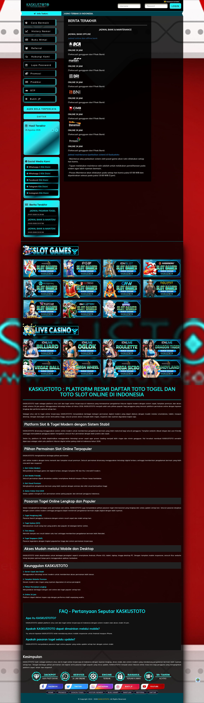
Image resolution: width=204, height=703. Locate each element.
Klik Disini (45, 166)
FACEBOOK (53, 686)
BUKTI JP (128, 686)
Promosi (35, 73)
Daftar (152, 692)
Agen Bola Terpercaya (41, 108)
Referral (35, 48)
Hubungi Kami (39, 56)
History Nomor (40, 31)
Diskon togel (77, 692)
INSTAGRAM (103, 686)
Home (50, 692)
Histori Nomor (96, 692)
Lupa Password (40, 65)
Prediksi (35, 81)
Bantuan (127, 692)
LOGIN (175, 6)
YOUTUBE (154, 686)
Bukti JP (35, 98)
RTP (32, 90)
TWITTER (78, 686)
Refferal (140, 692)
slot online (27, 460)
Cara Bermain (39, 22)
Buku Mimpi (38, 39)
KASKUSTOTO (28, 403)
